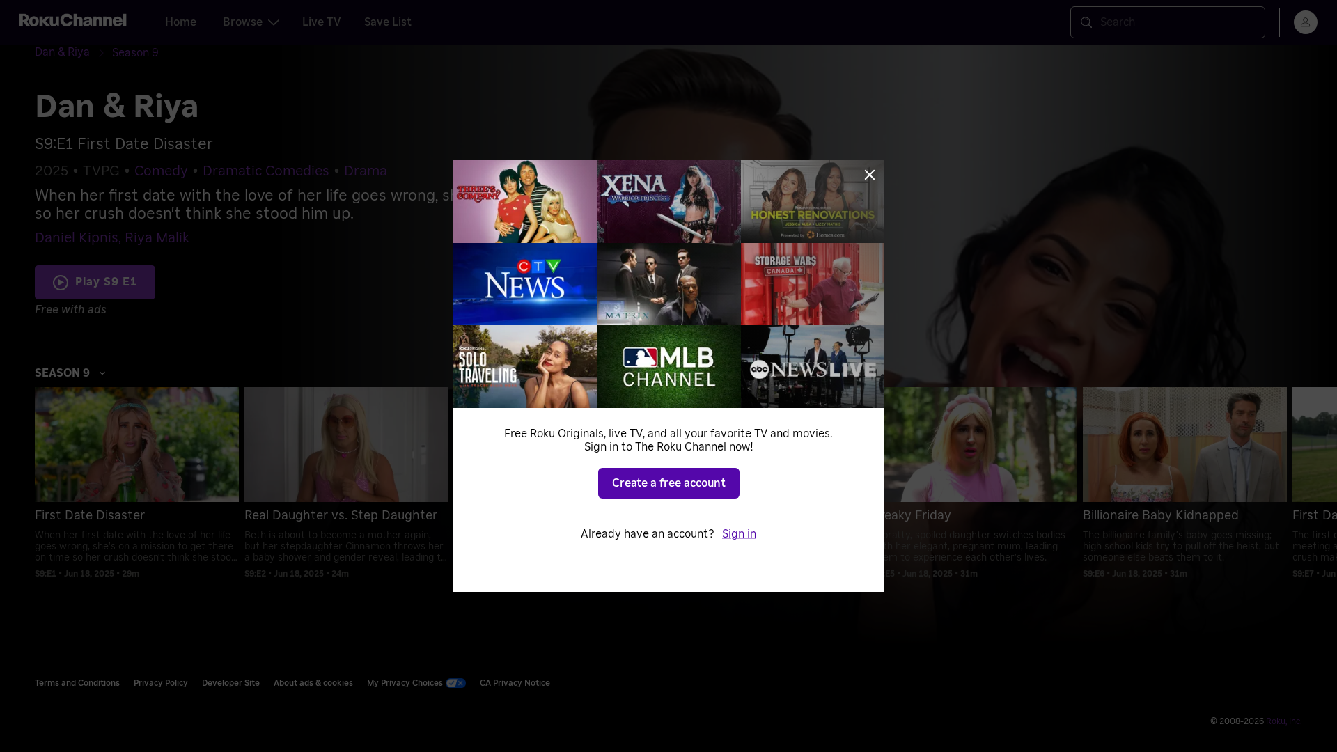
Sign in (739, 534)
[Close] (870, 175)
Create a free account (669, 483)
